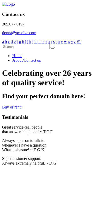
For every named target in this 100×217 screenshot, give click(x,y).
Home (17, 55)
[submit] (53, 48)
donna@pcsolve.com (19, 33)
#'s (79, 41)
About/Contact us (26, 60)
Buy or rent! (12, 107)
